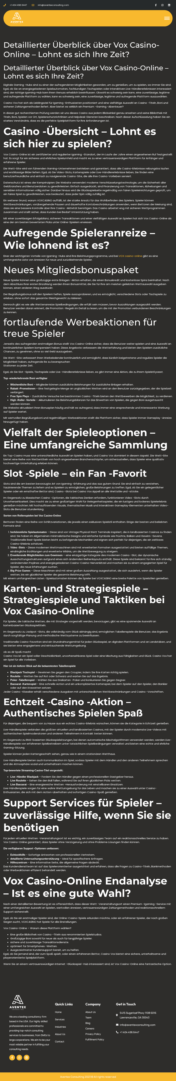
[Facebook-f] (155, 5)
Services (59, 1019)
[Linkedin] (169, 5)
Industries (60, 1026)
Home (58, 1012)
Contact (59, 1041)
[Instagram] (162, 5)
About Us (60, 1034)
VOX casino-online (130, 256)
